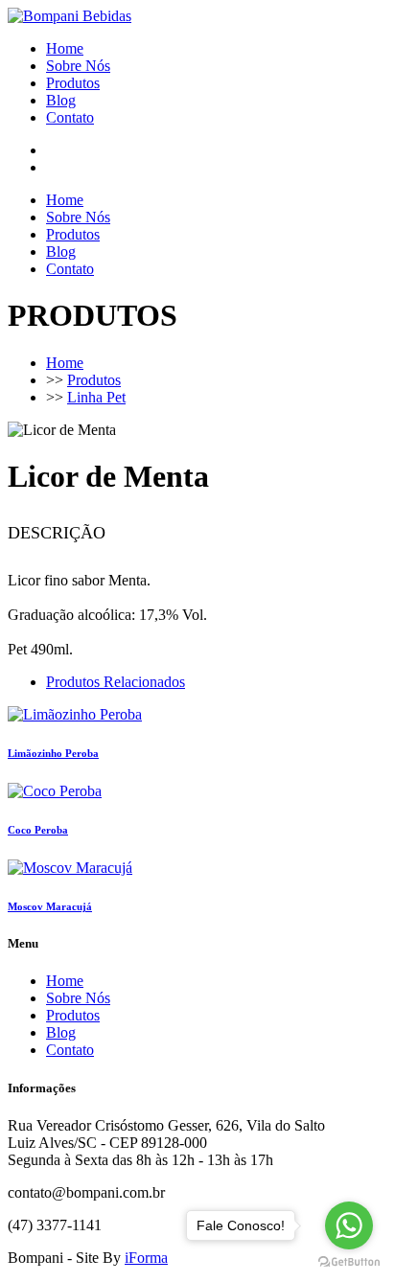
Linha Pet (96, 397)
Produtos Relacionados (115, 682)
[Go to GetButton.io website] (349, 1262)
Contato (70, 117)
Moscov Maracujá (50, 906)
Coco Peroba (38, 830)
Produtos (73, 83)
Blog (61, 100)
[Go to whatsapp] (349, 1225)
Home (64, 48)
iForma (146, 1257)
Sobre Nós (78, 65)
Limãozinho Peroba (53, 753)
